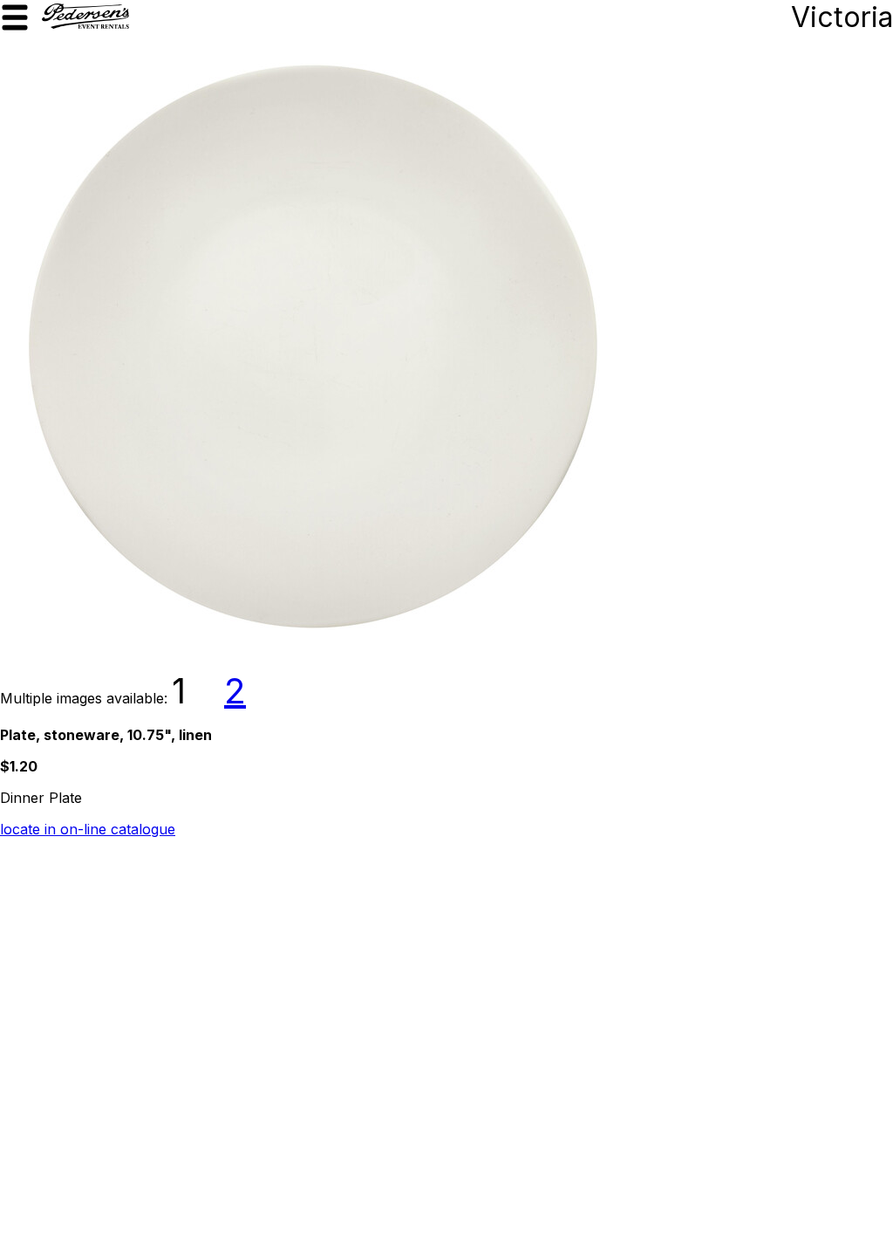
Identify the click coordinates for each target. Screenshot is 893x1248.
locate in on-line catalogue (87, 829)
